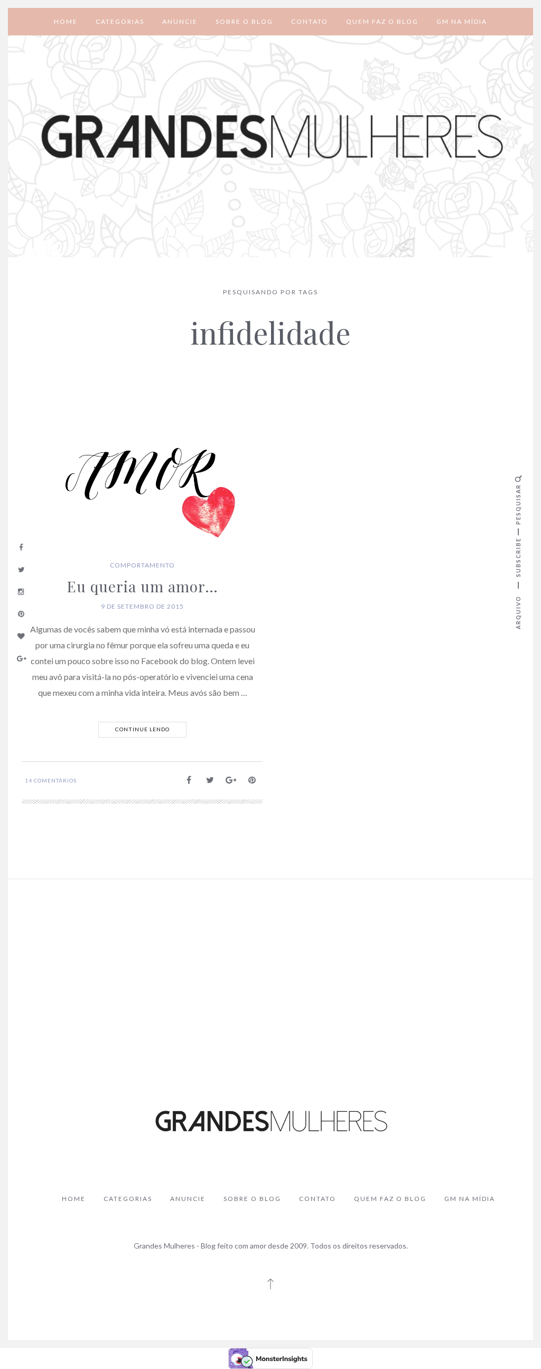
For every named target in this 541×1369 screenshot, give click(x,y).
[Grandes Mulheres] (270, 137)
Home (66, 21)
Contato (309, 21)
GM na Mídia (461, 21)
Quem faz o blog (382, 21)
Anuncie (180, 21)
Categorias (120, 21)
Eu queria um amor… (142, 586)
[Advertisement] (270, 966)
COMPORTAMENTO (142, 565)
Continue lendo (142, 729)
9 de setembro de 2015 (142, 606)
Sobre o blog (244, 21)
